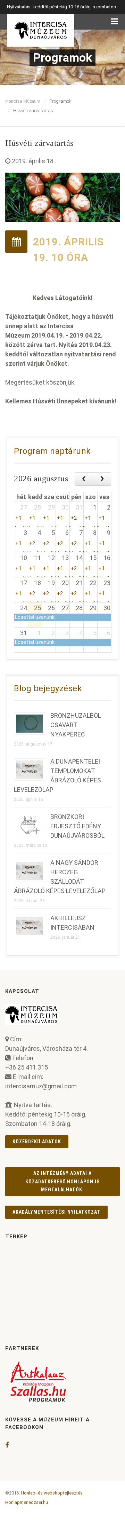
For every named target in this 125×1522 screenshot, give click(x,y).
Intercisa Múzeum (22, 101)
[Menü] (114, 22)
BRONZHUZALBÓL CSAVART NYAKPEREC (75, 725)
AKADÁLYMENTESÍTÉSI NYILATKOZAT (56, 1212)
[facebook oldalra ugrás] (7, 1445)
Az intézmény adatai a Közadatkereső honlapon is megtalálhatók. (62, 1181)
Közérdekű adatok (36, 1141)
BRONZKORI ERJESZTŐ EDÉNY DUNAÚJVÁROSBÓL (77, 826)
